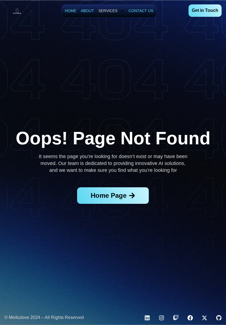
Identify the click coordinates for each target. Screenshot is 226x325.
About (87, 11)
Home (70, 11)
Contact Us (140, 11)
